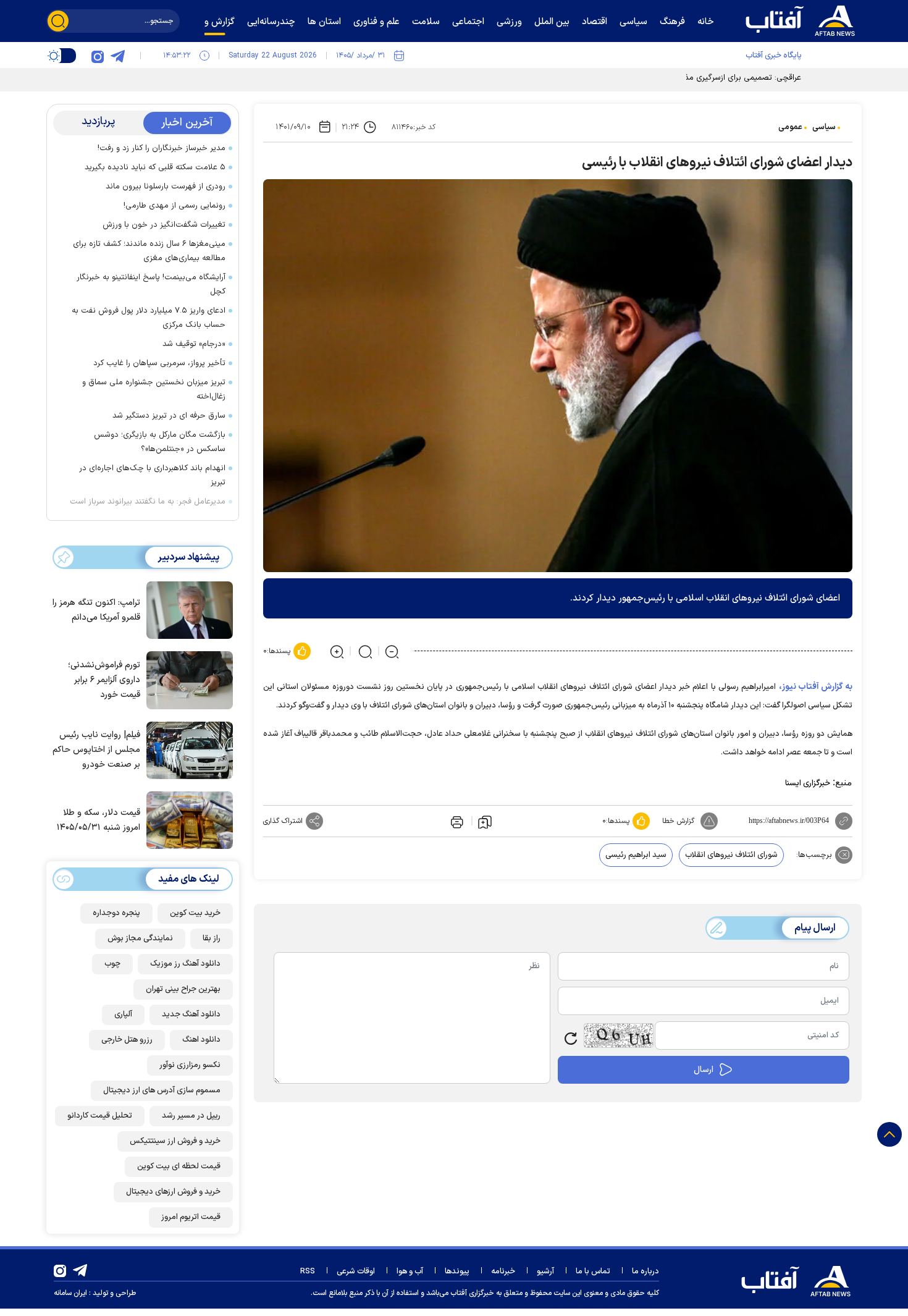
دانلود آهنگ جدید (191, 1014)
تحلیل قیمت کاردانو (99, 1116)
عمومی (790, 127)
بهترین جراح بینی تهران (183, 989)
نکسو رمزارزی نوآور (190, 1065)
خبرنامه (503, 1271)
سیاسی (824, 127)
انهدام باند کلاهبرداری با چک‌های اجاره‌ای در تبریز (152, 475)
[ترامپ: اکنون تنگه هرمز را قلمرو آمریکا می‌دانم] (186, 609)
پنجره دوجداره (116, 913)
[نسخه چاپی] (455, 821)
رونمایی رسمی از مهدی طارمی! (174, 206)
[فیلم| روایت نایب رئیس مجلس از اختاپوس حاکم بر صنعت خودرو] (186, 749)
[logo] (803, 19)
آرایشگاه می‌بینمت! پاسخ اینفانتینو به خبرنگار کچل (151, 284)
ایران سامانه (70, 1293)
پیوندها (457, 1271)
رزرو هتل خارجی (127, 1040)
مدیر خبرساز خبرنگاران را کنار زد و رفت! (161, 148)
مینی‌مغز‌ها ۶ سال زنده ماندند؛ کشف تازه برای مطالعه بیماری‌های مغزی (149, 251)
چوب (112, 964)
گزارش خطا (678, 821)
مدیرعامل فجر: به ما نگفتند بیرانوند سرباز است (147, 502)
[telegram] (117, 56)
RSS (307, 1271)
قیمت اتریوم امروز (191, 1217)
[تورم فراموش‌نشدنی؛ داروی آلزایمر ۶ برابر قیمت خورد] (186, 679)
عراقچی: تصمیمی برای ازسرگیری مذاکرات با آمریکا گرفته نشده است (690, 78)
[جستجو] (58, 21)
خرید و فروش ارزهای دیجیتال (173, 1192)
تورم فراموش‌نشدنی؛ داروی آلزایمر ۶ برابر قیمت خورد (104, 680)
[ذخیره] (484, 821)
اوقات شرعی (356, 1271)
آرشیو (545, 1271)
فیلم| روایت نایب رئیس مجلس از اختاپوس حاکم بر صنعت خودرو (96, 749)
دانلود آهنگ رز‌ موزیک (185, 964)
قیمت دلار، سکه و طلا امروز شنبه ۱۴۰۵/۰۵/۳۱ (98, 820)
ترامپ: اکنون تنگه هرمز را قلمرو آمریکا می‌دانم (96, 610)
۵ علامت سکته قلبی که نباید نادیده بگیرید (155, 167)
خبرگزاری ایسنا (807, 783)
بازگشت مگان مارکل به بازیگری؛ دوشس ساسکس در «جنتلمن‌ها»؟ (159, 442)
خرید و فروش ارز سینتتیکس (175, 1141)
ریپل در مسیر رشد (191, 1116)
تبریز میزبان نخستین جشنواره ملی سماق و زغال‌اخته (153, 389)
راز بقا (212, 938)
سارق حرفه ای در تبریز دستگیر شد (168, 416)
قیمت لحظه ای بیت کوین (179, 1166)
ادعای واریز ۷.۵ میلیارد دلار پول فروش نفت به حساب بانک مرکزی (148, 318)
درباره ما (645, 1271)
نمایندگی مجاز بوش (140, 938)
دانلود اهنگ (201, 1040)
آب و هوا (410, 1271)
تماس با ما (593, 1271)
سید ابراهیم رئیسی (635, 855)
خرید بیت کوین (195, 913)
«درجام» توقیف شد (193, 344)
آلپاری (123, 1014)
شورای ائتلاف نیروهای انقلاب (731, 855)
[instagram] (97, 55)
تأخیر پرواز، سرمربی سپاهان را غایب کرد (159, 363)
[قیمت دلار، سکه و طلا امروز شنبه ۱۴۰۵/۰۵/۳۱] (186, 819)
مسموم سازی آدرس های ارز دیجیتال (162, 1090)
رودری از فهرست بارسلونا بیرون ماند (165, 186)
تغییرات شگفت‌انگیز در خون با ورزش (164, 225)
